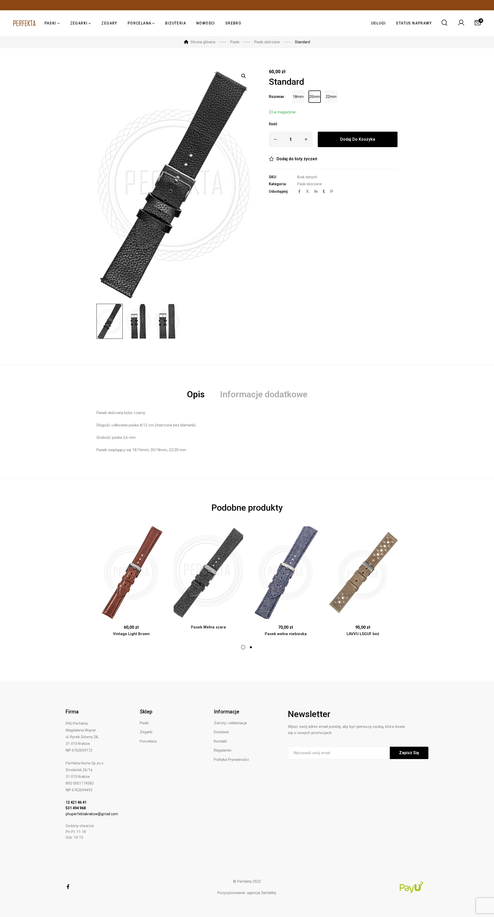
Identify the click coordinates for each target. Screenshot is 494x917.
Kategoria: (278, 184)
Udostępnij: (279, 191)
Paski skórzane (309, 184)
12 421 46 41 (76, 802)
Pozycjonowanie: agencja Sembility (246, 892)
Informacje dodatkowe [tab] (263, 394)
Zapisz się (409, 752)
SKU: (273, 177)
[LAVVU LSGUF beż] (363, 572)
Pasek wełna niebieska (286, 634)
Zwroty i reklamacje (230, 723)
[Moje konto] (461, 23)
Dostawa (221, 732)
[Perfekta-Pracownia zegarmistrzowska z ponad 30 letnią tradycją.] (24, 23)
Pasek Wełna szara (208, 627)
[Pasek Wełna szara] (208, 572)
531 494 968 (76, 808)
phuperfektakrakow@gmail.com (92, 814)
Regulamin (222, 750)
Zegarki (146, 732)
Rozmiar (276, 96)
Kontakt (220, 741)
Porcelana (148, 741)
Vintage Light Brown (131, 634)
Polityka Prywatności (231, 759)
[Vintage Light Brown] (131, 572)
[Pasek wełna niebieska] (285, 572)
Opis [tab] (196, 394)
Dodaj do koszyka (357, 139)
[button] (243, 76)
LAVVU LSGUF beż (363, 634)
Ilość (273, 124)
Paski (144, 723)
